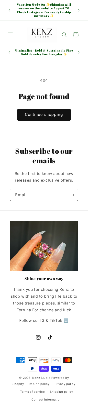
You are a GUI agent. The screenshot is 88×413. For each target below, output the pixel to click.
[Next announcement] (78, 10)
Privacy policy (65, 384)
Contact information (46, 399)
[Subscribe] (72, 195)
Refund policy (39, 384)
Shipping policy (61, 391)
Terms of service (32, 391)
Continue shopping (44, 114)
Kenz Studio (41, 378)
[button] (10, 34)
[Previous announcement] (9, 10)
